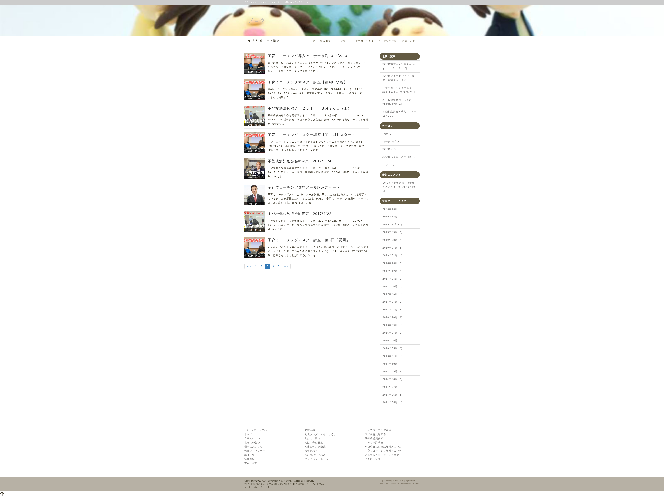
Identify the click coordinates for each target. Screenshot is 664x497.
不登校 (342, 41)
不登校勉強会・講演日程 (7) (399, 157)
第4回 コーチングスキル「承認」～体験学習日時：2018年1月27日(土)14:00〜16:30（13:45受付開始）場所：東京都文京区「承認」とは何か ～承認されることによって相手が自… (318, 93)
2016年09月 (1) (392, 325)
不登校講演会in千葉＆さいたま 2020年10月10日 (399, 66)
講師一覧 (249, 454)
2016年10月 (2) (392, 317)
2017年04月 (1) (392, 301)
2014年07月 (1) (392, 387)
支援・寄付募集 (314, 442)
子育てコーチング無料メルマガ (383, 450)
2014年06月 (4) (392, 394)
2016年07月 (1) (392, 332)
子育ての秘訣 (389, 41)
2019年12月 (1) (392, 216)
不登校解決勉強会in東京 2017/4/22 (299, 214)
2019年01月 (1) (392, 255)
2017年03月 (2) (392, 309)
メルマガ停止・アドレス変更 (382, 454)
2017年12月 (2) (392, 270)
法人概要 (325, 41)
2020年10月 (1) (392, 209)
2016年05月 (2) (392, 348)
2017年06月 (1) (392, 286)
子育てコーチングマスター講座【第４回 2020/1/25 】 (399, 90)
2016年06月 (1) (392, 340)
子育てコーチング (363, 41)
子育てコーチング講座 (378, 430)
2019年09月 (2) (392, 232)
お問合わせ (409, 41)
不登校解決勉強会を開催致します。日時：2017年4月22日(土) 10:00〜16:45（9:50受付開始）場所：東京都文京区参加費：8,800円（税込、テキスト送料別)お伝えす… (318, 224)
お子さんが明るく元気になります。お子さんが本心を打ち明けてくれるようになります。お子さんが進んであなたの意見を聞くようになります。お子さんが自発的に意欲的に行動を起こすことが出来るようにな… (318, 251)
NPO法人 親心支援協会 (262, 41)
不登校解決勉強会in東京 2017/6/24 (299, 161)
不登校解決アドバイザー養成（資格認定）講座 (398, 78)
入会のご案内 (312, 438)
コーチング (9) (391, 141)
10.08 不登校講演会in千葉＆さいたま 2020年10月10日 (398, 186)
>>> (286, 266)
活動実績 (249, 459)
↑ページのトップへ (255, 430)
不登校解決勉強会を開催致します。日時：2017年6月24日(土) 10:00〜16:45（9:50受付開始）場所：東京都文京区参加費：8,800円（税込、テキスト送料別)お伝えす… (318, 172)
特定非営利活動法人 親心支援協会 (278, 481)
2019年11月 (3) (392, 224)
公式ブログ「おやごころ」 (320, 434)
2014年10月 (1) (392, 363)
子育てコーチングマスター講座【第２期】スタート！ (313, 135)
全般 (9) (387, 133)
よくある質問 (373, 459)
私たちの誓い (252, 442)
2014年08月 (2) (392, 379)
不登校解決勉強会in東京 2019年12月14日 (397, 101)
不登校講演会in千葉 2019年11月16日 (399, 113)
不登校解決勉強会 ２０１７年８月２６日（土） (310, 108)
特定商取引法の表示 (317, 454)
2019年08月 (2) (392, 240)
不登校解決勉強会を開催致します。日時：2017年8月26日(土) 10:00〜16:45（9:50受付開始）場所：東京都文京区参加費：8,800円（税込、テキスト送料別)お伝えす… (318, 119)
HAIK (417, 484)
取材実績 (310, 430)
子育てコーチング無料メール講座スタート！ (306, 187)
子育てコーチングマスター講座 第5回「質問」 (309, 240)
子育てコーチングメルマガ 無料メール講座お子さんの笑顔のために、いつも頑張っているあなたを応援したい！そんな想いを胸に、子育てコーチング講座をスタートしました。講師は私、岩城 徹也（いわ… (318, 198)
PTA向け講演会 (374, 442)
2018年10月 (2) (392, 263)
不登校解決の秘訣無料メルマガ (383, 446)
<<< (249, 266)
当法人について (253, 438)
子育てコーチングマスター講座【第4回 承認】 (308, 82)
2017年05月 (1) (392, 294)
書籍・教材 (251, 463)
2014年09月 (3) (392, 371)
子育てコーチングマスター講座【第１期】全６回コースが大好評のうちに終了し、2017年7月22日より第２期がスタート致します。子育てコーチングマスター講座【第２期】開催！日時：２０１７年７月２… (317, 146)
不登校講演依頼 (374, 438)
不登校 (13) (389, 149)
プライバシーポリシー (318, 459)
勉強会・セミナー (255, 450)
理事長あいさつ (253, 446)
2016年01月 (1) (392, 356)
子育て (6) (388, 164)
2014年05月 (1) (392, 402)
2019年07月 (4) (392, 247)
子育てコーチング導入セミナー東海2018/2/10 (307, 56)
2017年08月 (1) (392, 278)
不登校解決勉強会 (375, 434)
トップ (311, 41)
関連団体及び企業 (315, 446)
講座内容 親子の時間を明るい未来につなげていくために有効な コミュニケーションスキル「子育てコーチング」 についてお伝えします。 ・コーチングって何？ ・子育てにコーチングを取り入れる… (318, 67)
